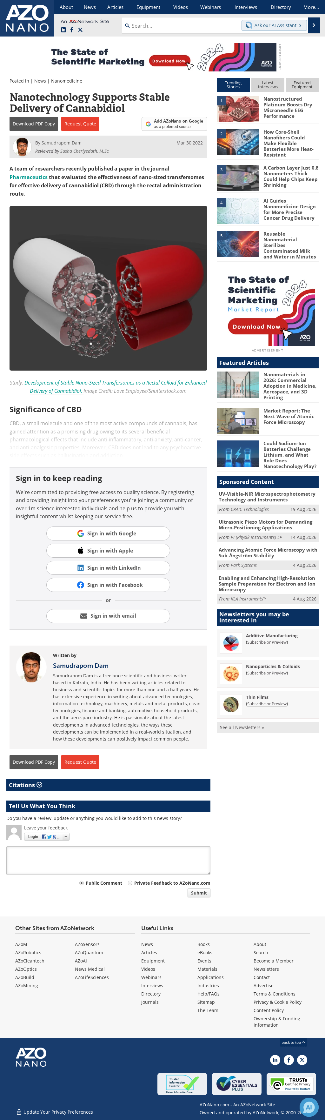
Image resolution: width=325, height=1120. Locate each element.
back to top (292, 1042)
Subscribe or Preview (267, 642)
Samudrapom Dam (81, 665)
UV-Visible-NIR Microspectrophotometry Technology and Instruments (267, 497)
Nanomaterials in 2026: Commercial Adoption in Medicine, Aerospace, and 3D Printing (289, 385)
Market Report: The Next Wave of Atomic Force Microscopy (288, 416)
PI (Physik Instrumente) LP (256, 537)
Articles (149, 952)
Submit (199, 893)
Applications (210, 977)
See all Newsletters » (242, 727)
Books (203, 944)
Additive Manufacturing (272, 636)
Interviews (152, 986)
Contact (262, 977)
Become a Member (274, 961)
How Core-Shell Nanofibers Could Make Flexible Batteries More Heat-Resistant (288, 143)
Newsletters (266, 969)
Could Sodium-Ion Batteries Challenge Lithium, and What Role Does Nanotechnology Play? (289, 454)
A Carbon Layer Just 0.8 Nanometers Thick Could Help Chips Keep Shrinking (291, 176)
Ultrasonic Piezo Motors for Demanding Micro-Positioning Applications (265, 525)
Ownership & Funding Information (277, 1022)
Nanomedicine (66, 81)
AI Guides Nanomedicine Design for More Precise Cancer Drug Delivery (289, 209)
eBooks (204, 952)
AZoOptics (26, 969)
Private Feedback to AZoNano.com (172, 883)
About (260, 944)
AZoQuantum (89, 952)
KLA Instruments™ (248, 599)
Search (261, 952)
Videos (148, 969)
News (40, 81)
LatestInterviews (268, 85)
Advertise (264, 986)
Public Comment (104, 883)
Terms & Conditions (274, 994)
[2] (238, 141)
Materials (207, 969)
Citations (22, 785)
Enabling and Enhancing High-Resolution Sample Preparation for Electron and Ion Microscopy (267, 584)
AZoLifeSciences (92, 977)
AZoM (21, 944)
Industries (208, 986)
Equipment (153, 961)
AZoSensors (87, 944)
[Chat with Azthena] (309, 1107)
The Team (207, 1010)
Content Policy (269, 1010)
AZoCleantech (29, 961)
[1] (238, 108)
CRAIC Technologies (250, 509)
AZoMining (26, 986)
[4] (238, 210)
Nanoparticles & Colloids (273, 666)
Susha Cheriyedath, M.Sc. (85, 151)
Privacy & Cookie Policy (278, 1002)
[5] (238, 243)
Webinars (151, 977)
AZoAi (81, 961)
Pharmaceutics (29, 177)
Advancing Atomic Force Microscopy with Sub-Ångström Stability (268, 553)
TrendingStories (233, 85)
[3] (238, 177)
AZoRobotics (28, 952)
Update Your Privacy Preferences (57, 1112)
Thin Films (257, 697)
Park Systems (244, 565)
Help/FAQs (208, 994)
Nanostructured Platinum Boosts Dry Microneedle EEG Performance (287, 107)
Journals (150, 1002)
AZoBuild (24, 977)
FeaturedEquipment (302, 85)
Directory (151, 994)
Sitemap (206, 1002)
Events (204, 961)
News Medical (90, 969)
